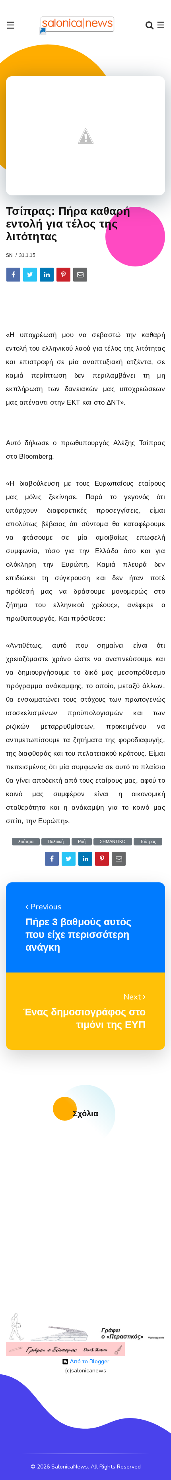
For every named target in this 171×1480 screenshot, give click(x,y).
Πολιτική (56, 842)
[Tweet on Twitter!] (30, 275)
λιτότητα (25, 842)
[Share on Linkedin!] (47, 275)
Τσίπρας (148, 842)
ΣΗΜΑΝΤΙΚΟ (113, 842)
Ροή (82, 842)
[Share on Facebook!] (13, 275)
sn (9, 255)
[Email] (80, 275)
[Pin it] (63, 275)
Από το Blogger (88, 1361)
